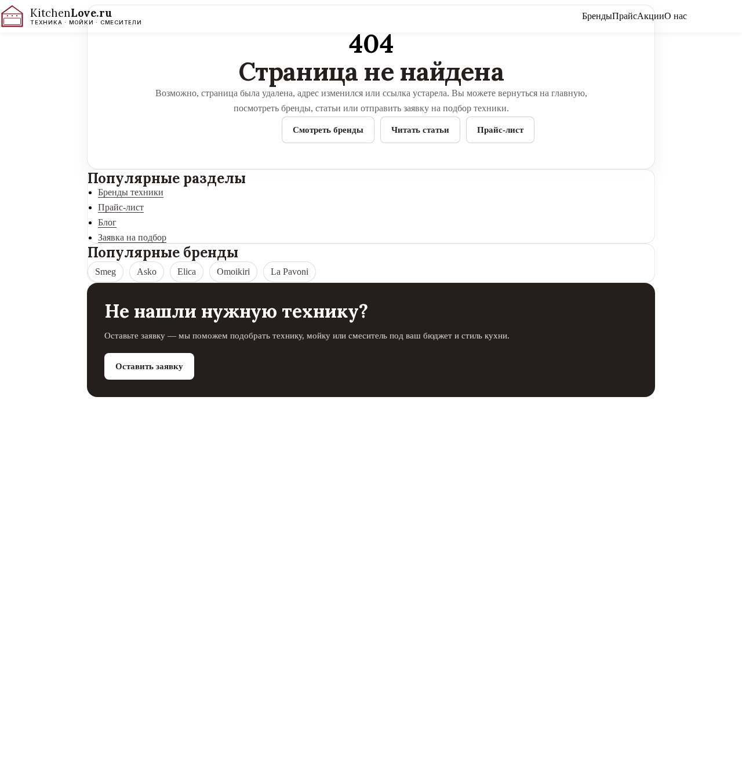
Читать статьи (420, 129)
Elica (186, 271)
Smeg (105, 271)
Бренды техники (130, 192)
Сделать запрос (714, 16)
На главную (241, 129)
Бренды (597, 16)
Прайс (624, 16)
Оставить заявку (149, 366)
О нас (675, 16)
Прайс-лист (500, 129)
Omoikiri (233, 271)
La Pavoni (289, 271)
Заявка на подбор (132, 237)
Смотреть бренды (328, 129)
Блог (107, 222)
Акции (650, 16)
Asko (147, 271)
